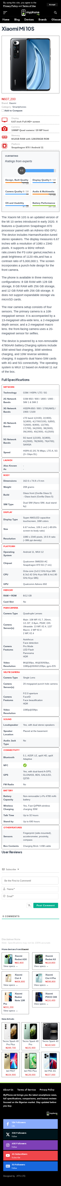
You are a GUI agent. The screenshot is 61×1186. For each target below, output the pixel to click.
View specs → (10, 966)
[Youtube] (30, 1156)
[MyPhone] (30, 12)
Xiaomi (24, 949)
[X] (30, 1134)
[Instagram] (30, 1145)
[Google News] (30, 1166)
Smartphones (19, 107)
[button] (52, 4)
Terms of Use (29, 6)
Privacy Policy (10, 6)
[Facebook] (30, 1124)
